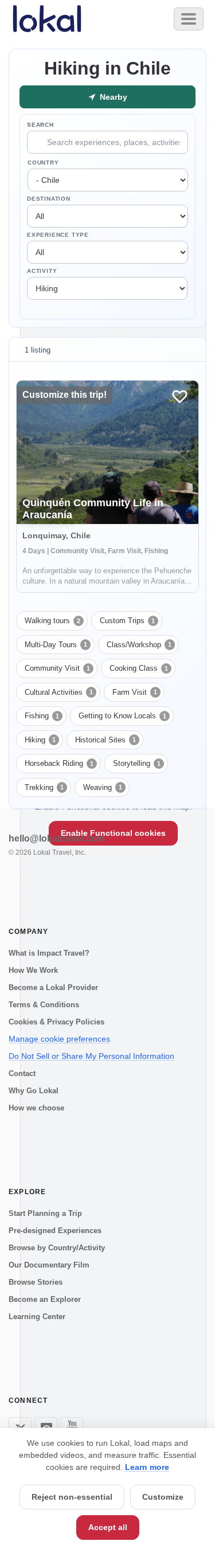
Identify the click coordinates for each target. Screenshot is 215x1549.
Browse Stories (35, 1282)
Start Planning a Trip (45, 1213)
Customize (162, 1496)
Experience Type (58, 235)
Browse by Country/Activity (57, 1247)
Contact (22, 1073)
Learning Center (37, 1316)
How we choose (36, 1108)
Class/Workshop (139, 644)
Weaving (102, 787)
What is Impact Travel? (49, 953)
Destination (49, 198)
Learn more (147, 1467)
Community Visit (57, 668)
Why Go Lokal (33, 1090)
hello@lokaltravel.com (57, 838)
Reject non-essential (72, 1496)
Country (43, 162)
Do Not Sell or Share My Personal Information (91, 1056)
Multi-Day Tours (56, 644)
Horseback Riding (59, 763)
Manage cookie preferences (59, 1038)
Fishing (42, 715)
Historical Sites (105, 740)
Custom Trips (127, 620)
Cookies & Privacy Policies (56, 1022)
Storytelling (137, 763)
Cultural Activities (59, 692)
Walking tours (52, 620)
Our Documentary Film (49, 1265)
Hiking (40, 740)
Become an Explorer (45, 1299)
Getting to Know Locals (122, 715)
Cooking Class (139, 668)
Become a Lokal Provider (53, 987)
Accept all (107, 1527)
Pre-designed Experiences (55, 1230)
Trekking (44, 787)
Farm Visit (134, 692)
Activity (42, 271)
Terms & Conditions (44, 1004)
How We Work (33, 970)
